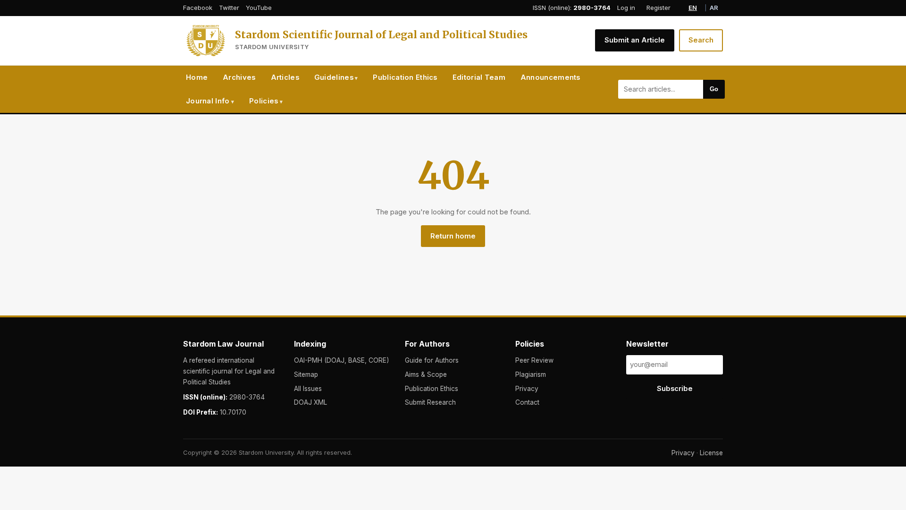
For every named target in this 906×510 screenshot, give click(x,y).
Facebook (197, 7)
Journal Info (208, 101)
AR (714, 7)
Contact (527, 402)
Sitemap (306, 374)
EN (692, 7)
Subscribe (675, 388)
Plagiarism (530, 374)
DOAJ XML (310, 402)
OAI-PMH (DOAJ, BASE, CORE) (341, 360)
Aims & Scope (426, 374)
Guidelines (333, 77)
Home (197, 77)
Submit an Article (634, 40)
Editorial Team (479, 77)
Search (700, 40)
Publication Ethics (405, 77)
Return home (453, 236)
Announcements (550, 77)
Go (714, 89)
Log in (626, 7)
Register (658, 7)
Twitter (229, 7)
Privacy (526, 388)
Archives (239, 77)
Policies (263, 101)
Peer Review (534, 360)
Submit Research (430, 402)
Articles (285, 77)
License (711, 453)
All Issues (308, 388)
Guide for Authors (432, 360)
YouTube (259, 7)
